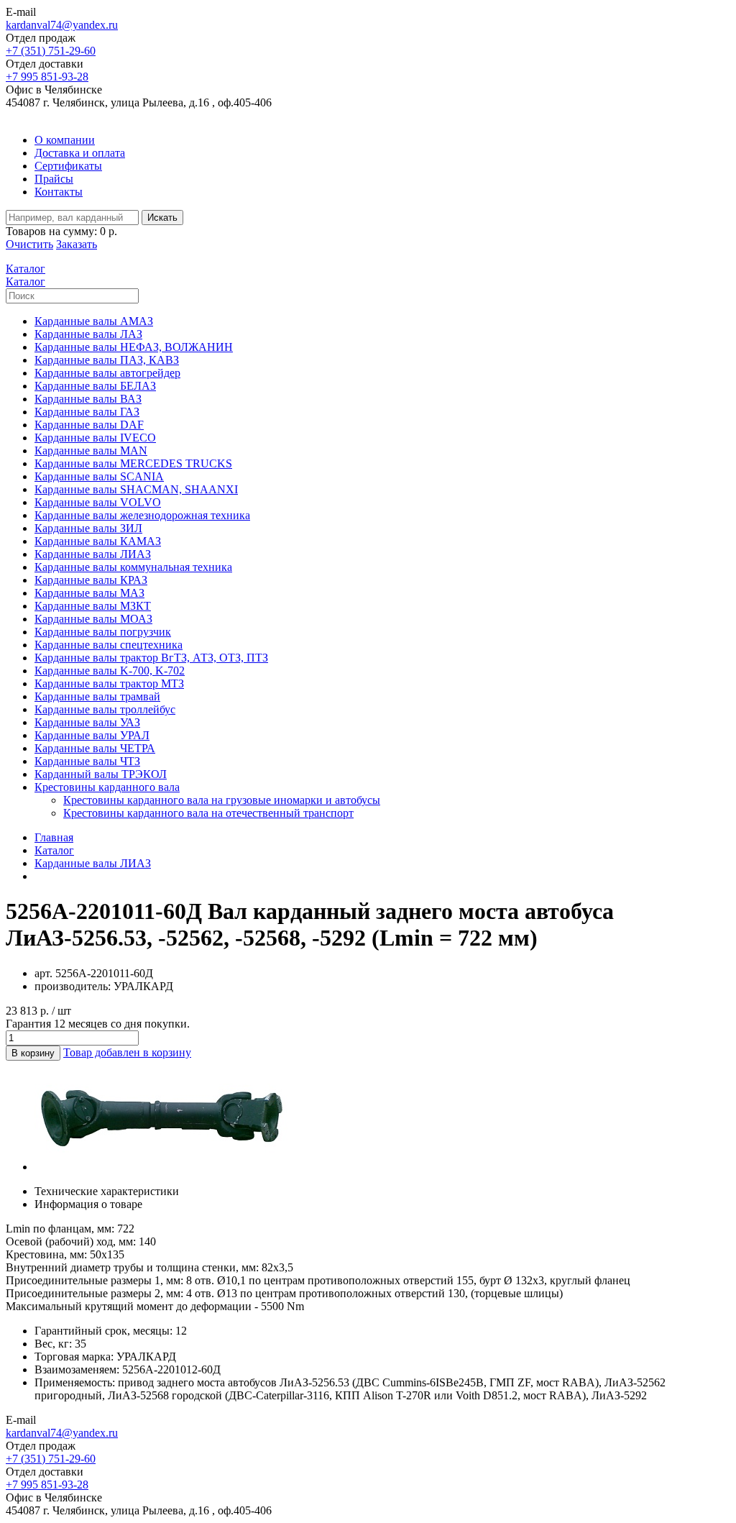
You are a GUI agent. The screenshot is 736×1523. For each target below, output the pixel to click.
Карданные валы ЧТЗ (87, 761)
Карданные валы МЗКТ (92, 606)
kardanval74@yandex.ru (62, 25)
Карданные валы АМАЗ (93, 321)
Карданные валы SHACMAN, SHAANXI (136, 489)
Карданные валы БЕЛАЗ (95, 386)
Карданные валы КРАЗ (90, 580)
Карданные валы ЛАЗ (88, 334)
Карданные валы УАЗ (87, 722)
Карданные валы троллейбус (104, 709)
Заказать (76, 244)
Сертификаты (68, 166)
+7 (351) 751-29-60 (51, 51)
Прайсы (53, 179)
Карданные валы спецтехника (108, 645)
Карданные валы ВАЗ (88, 399)
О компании (64, 140)
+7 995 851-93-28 (47, 76)
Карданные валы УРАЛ (92, 735)
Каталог (54, 850)
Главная (53, 837)
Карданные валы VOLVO (97, 502)
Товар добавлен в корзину (127, 1052)
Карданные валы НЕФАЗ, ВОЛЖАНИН (133, 347)
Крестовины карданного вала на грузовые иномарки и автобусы (221, 800)
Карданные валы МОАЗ (93, 619)
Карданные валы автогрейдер (107, 373)
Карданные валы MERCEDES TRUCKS (133, 463)
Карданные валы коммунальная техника (133, 567)
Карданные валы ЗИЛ (88, 528)
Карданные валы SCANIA (99, 476)
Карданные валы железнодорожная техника (142, 515)
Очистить (29, 244)
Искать (162, 217)
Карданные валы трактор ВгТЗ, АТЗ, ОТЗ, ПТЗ (151, 657)
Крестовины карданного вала (107, 787)
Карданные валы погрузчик (102, 632)
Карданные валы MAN (90, 450)
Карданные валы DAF (89, 425)
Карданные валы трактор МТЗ (109, 683)
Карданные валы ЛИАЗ (92, 554)
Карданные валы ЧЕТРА (94, 748)
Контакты (58, 192)
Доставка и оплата (79, 153)
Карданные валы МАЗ (89, 593)
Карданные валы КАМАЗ (97, 541)
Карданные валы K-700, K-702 (109, 670)
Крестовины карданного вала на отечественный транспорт (208, 813)
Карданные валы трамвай (97, 696)
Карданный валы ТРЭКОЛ (100, 774)
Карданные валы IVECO (95, 437)
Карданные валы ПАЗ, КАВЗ (106, 360)
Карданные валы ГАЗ (86, 412)
